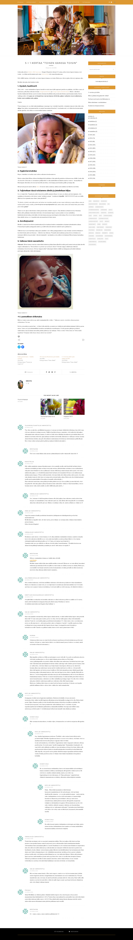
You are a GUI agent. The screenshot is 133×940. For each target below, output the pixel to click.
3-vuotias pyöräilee (94, 92)
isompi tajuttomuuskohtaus (60, 91)
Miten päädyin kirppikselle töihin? (98, 96)
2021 (92, 148)
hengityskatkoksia (45, 91)
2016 (92, 165)
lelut (101, 221)
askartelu (96, 201)
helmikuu (93, 128)
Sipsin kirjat (31, 2)
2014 (92, 171)
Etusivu (20, 2)
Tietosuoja (86, 2)
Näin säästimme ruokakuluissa (97, 102)
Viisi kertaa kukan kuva (48, 416)
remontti (104, 232)
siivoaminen (99, 235)
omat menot (100, 227)
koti (100, 215)
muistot (105, 224)
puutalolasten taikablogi (49, 2)
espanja (91, 206)
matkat (107, 221)
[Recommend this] (19, 337)
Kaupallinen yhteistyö (70, 2)
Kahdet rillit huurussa (34, 72)
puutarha (91, 230)
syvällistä (100, 238)
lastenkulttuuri (103, 218)
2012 (92, 178)
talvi (106, 238)
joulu (110, 209)
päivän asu (99, 230)
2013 (92, 175)
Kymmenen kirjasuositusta (96, 106)
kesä (90, 215)
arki (90, 201)
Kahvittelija (45, 74)
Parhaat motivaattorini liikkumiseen (99, 99)
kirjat (95, 215)
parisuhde (109, 227)
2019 (92, 155)
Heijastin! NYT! (68, 416)
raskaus (98, 232)
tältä (37, 186)
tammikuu (93, 131)
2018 (92, 158)
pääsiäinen (107, 230)
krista (74, 372)
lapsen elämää (108, 215)
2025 (92, 135)
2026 (91, 116)
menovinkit (92, 224)
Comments (29, 372)
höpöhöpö (104, 209)
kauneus (110, 212)
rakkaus (91, 232)
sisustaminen (108, 235)
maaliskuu (93, 125)
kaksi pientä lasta (94, 212)
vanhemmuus (92, 241)
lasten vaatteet (93, 221)
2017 (92, 161)
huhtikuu (93, 121)
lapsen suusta (93, 218)
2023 (92, 141)
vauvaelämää (102, 241)
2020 (92, 151)
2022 (92, 145)
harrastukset (99, 206)
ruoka (111, 232)
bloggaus (104, 201)
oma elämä (92, 227)
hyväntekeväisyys (94, 209)
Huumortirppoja (23, 399)
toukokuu (93, 118)
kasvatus (103, 212)
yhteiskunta (92, 244)
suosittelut (92, 238)
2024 (92, 138)
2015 (92, 168)
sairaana (91, 235)
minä (99, 224)
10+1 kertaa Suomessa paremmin (49, 357)
